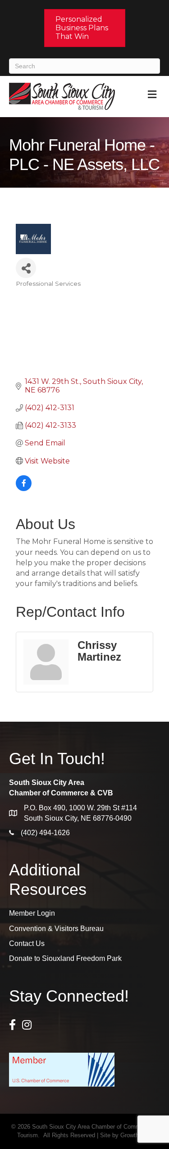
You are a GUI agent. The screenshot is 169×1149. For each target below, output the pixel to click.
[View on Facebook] (24, 488)
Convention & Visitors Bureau (56, 928)
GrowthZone (136, 1135)
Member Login (32, 913)
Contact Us (27, 943)
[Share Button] (26, 268)
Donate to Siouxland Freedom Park (65, 958)
